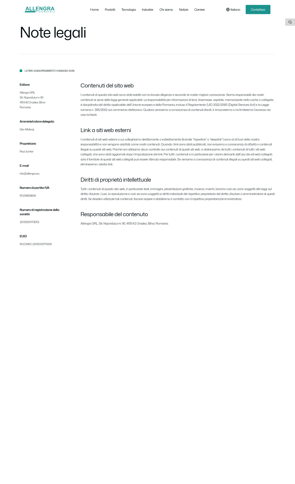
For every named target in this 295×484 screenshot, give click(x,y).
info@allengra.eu (29, 173)
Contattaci (258, 9)
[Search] (290, 22)
